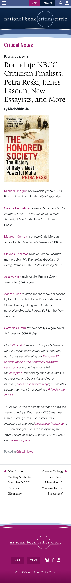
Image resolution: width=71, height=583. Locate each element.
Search (60, 3)
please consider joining (32, 384)
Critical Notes (18, 44)
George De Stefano (17, 208)
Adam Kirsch (12, 293)
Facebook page (19, 440)
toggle (4, 3)
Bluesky (47, 560)
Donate (48, 3)
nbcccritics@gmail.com (50, 423)
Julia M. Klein (12, 276)
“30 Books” (17, 345)
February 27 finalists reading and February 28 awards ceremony (31, 362)
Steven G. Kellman (16, 253)
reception (15, 372)
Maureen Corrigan (16, 236)
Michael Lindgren (16, 190)
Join (34, 3)
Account (67, 3)
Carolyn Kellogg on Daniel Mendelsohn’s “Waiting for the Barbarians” (52, 483)
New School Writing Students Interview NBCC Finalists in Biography (19, 483)
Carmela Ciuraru (15, 327)
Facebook (53, 560)
